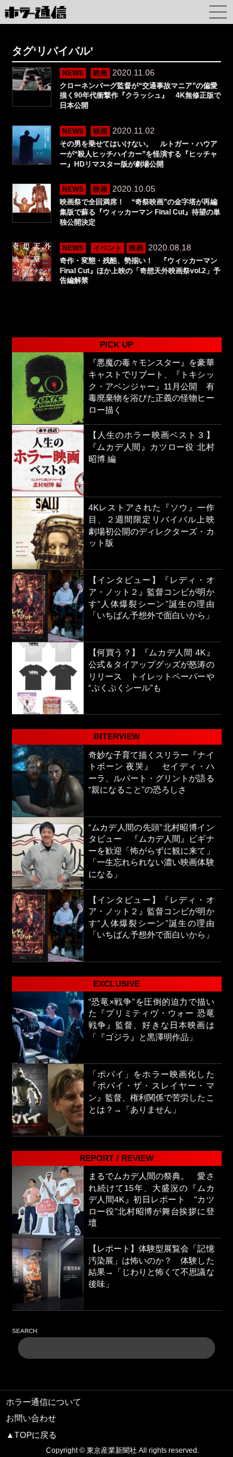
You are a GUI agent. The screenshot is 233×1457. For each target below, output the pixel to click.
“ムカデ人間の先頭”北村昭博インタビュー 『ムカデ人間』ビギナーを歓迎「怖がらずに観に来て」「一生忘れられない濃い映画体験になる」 (151, 851)
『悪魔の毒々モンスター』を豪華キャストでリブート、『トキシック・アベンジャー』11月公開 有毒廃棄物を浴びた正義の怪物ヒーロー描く (151, 386)
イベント (107, 248)
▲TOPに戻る (31, 1435)
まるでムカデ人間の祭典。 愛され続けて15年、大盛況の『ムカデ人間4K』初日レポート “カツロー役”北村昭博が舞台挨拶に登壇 (151, 1199)
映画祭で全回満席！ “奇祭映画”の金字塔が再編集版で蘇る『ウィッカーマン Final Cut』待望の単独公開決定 (140, 212)
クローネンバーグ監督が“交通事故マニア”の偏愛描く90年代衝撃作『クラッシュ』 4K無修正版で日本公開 (140, 95)
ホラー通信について (43, 1402)
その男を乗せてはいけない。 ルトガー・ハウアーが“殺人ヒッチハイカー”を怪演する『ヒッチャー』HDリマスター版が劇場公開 (138, 154)
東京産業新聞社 (112, 1450)
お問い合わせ (31, 1418)
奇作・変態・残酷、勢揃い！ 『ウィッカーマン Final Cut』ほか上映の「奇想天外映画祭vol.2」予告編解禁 (140, 270)
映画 (100, 73)
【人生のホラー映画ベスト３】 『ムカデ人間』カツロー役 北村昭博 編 (155, 446)
